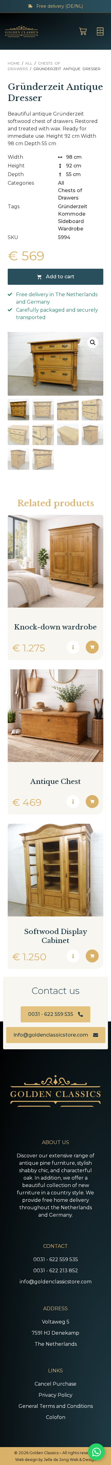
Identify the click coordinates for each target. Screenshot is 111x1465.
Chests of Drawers (70, 194)
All (28, 63)
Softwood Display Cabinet (55, 936)
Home (14, 63)
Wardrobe (70, 229)
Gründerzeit (72, 206)
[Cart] (83, 31)
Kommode (71, 214)
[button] (92, 342)
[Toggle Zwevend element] (96, 1451)
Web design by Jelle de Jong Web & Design (55, 1459)
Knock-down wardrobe (55, 627)
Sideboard (71, 221)
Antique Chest (55, 781)
